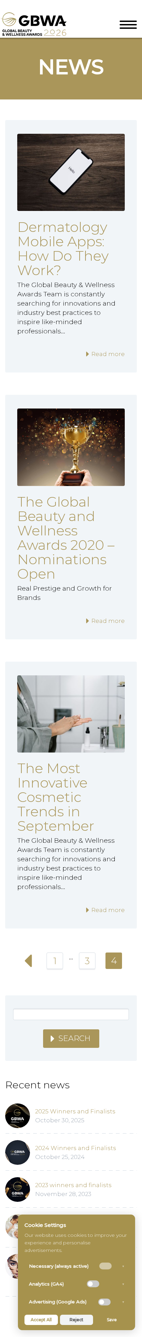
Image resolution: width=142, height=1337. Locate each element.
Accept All (41, 1319)
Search (74, 1038)
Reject (76, 1319)
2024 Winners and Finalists (75, 1148)
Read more (107, 354)
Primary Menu (128, 24)
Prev (28, 961)
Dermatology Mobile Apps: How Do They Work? (63, 248)
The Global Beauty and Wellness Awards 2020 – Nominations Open (65, 537)
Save (112, 1319)
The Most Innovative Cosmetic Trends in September (55, 797)
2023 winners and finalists (73, 1185)
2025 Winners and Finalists (75, 1111)
